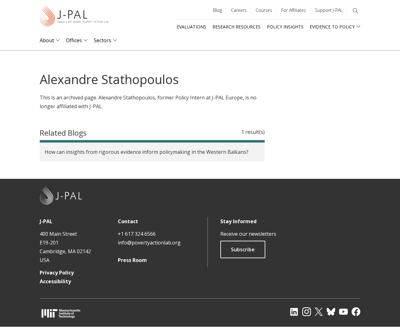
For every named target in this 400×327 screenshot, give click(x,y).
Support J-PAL (328, 10)
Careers (239, 10)
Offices (74, 40)
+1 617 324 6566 (137, 233)
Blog (217, 10)
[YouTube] (343, 311)
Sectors (102, 40)
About (47, 40)
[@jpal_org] (306, 311)
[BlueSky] (331, 311)
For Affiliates (293, 10)
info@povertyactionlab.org (149, 242)
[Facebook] (356, 311)
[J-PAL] (74, 17)
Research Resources (236, 27)
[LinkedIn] (294, 311)
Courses (264, 10)
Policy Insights (285, 27)
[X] (319, 312)
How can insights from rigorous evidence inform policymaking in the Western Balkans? (146, 151)
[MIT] (61, 313)
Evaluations (191, 27)
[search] (355, 10)
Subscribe (243, 249)
